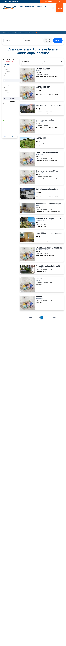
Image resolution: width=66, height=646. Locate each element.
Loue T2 (39, 279)
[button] (52, 8)
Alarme (6, 69)
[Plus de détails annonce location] (27, 303)
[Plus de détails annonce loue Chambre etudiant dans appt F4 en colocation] (27, 108)
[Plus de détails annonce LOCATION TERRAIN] (27, 142)
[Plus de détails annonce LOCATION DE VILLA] (27, 75)
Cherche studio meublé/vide (47, 153)
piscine (6, 94)
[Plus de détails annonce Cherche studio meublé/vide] (27, 159)
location (39, 297)
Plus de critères (48, 40)
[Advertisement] (33, 22)
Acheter (16, 6)
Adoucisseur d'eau (9, 67)
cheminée (7, 88)
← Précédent (30, 317)
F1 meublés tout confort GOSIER (48, 266)
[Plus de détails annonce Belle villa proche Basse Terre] (27, 193)
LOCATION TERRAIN (43, 138)
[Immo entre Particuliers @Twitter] (62, 2)
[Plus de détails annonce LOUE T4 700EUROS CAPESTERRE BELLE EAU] (27, 254)
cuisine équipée (8, 85)
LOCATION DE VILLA (43, 69)
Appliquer (12, 80)
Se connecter (48, 1)
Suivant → (54, 317)
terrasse (7, 92)
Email (5, 1)
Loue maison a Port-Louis (45, 120)
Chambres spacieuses (9, 76)
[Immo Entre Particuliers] (8, 8)
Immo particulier (9, 32)
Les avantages (6, 64)
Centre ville (7, 71)
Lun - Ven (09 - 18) (13, 1)
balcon (6, 90)
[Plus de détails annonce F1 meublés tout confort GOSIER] (27, 269)
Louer (21, 6)
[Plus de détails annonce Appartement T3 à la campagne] (27, 208)
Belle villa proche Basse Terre (47, 189)
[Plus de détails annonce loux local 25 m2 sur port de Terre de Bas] (27, 222)
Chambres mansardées (10, 73)
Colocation (40, 6)
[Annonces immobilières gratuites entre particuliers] (3, 33)
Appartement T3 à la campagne (48, 204)
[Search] (48, 8)
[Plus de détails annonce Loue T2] (27, 284)
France (16, 32)
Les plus (5, 83)
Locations (29, 32)
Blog (45, 6)
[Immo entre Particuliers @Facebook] (60, 2)
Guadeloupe (22, 32)
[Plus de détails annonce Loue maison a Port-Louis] (27, 126)
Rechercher (57, 40)
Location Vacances (30, 6)
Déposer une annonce (59, 6)
